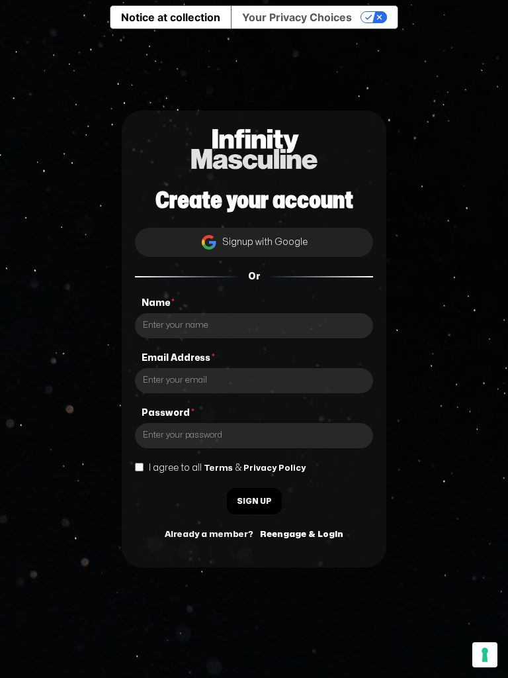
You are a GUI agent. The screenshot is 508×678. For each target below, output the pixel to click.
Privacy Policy (274, 468)
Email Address (178, 358)
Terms (218, 468)
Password (168, 413)
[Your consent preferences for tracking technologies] (484, 654)
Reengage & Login (301, 534)
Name (158, 303)
